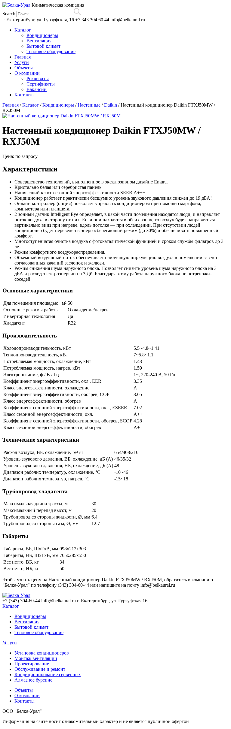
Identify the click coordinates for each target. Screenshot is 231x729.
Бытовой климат (31, 627)
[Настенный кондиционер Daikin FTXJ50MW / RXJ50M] (61, 115)
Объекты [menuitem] (23, 67)
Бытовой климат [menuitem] (43, 46)
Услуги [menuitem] (21, 62)
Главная (10, 104)
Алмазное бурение (33, 679)
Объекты (23, 690)
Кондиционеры (58, 104)
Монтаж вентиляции (35, 658)
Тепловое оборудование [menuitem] (50, 51)
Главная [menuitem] (22, 56)
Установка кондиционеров (41, 652)
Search (8, 13)
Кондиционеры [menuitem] (42, 35)
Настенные (89, 104)
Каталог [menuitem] (22, 29)
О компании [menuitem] (27, 73)
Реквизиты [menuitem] (37, 78)
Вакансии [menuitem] (36, 89)
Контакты (24, 700)
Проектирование (31, 663)
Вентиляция (26, 621)
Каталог (30, 104)
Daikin (110, 104)
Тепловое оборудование (38, 632)
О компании (27, 695)
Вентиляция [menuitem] (38, 40)
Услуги (9, 642)
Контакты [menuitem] (24, 94)
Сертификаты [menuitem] (40, 83)
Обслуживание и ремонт (39, 669)
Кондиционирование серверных (47, 674)
